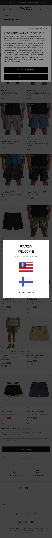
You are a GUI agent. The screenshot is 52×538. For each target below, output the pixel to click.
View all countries (26, 292)
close (46, 244)
